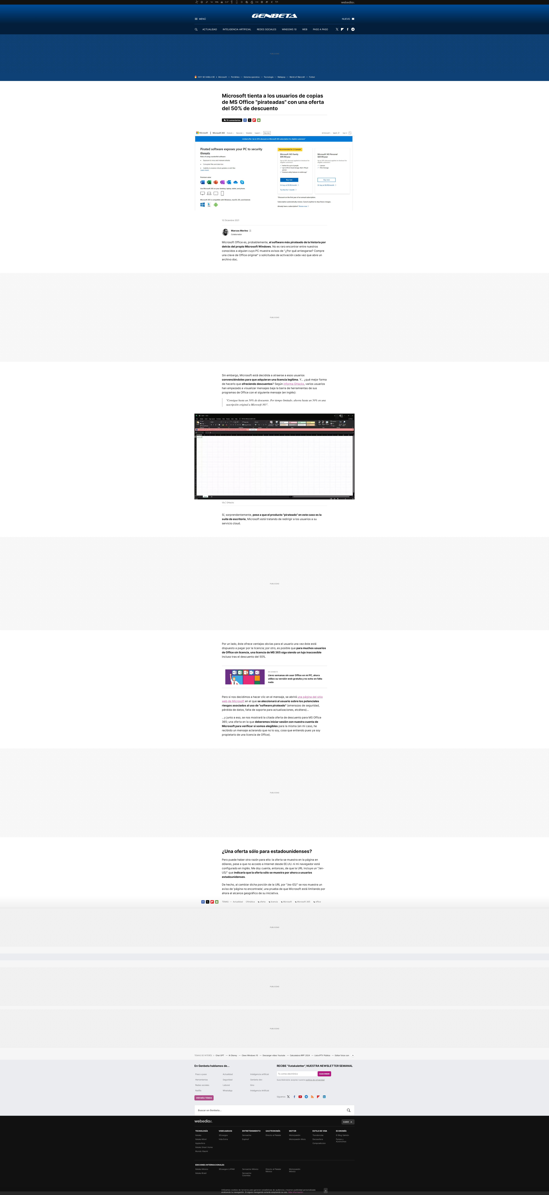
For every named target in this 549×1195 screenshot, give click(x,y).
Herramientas (201, 1079)
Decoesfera (318, 1139)
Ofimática (250, 901)
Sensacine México (250, 1169)
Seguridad (227, 1079)
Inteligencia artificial (259, 1074)
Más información (295, 1192)
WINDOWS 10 (289, 29)
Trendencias (318, 1135)
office (318, 901)
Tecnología (268, 77)
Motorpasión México (294, 1170)
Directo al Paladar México (273, 1170)
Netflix (198, 1090)
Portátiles (235, 77)
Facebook (347, 29)
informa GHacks (294, 384)
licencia (274, 901)
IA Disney (233, 1055)
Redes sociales (202, 1085)
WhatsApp (227, 1090)
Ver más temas (204, 1098)
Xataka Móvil (200, 1139)
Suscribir (324, 1074)
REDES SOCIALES (266, 29)
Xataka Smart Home (204, 1147)
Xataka (198, 1135)
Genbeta (274, 15)
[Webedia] (203, 1121)
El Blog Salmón (342, 1135)
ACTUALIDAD (209, 29)
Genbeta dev (256, 1079)
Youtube (300, 1096)
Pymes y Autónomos (341, 1140)
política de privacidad (315, 1080)
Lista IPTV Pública (323, 1055)
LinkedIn (324, 1096)
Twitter (337, 29)
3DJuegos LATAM (227, 1169)
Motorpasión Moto (297, 1139)
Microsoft (222, 77)
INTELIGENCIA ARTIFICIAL (237, 29)
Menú (202, 18)
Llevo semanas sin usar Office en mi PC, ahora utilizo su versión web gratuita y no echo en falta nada (295, 679)
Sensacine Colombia (246, 1174)
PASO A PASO (320, 29)
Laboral (226, 1085)
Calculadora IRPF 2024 (300, 1055)
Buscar (348, 1110)
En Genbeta (273, 672)
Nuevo (346, 18)
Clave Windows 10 (250, 1055)
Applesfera (200, 1143)
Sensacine (246, 1135)
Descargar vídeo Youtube (274, 1055)
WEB (304, 29)
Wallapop (281, 77)
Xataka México (201, 1169)
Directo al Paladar (273, 1135)
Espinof (245, 1139)
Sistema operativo (252, 77)
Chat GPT (220, 1055)
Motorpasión (294, 1135)
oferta (262, 901)
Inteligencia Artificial (259, 1090)
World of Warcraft (297, 77)
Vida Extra (223, 1139)
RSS (312, 1096)
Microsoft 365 (303, 901)
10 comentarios (233, 120)
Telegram (353, 29)
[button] (241, 230)
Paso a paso (201, 1074)
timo (252, 1085)
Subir (346, 1122)
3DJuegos (223, 1135)
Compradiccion (319, 1143)
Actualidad (238, 901)
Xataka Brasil (200, 1173)
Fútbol (312, 77)
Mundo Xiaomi (201, 1151)
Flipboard (342, 29)
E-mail (258, 120)
